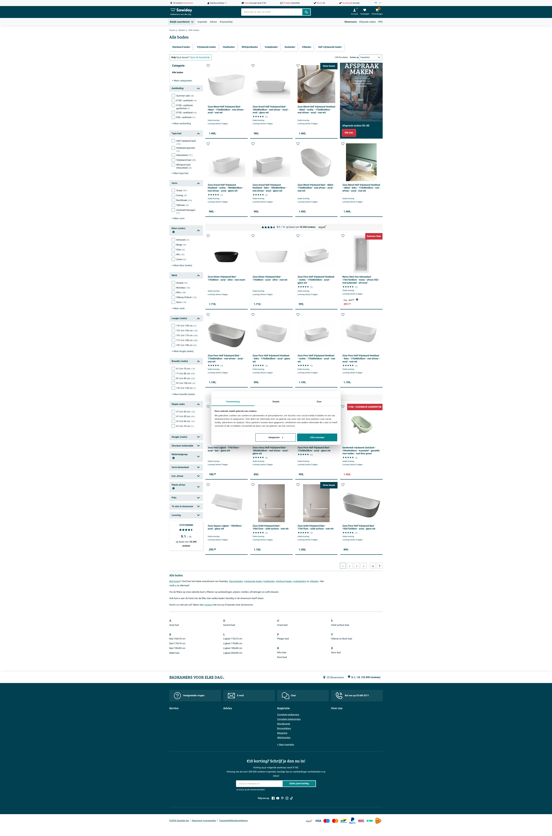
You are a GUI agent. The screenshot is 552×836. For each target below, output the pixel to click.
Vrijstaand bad (186, 160)
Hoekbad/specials (185, 149)
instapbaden (299, 581)
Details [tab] (276, 401)
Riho (181, 292)
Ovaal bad (282, 625)
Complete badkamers (288, 714)
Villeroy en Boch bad (341, 638)
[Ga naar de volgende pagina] (380, 566)
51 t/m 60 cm (185, 421)
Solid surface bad (340, 625)
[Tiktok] (291, 798)
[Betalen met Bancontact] (344, 821)
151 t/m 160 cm (187, 330)
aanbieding (181, 123)
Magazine (282, 733)
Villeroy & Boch (186, 297)
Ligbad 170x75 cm (232, 638)
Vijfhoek (182, 205)
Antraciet (182, 240)
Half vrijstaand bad (186, 142)
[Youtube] (277, 798)
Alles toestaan (317, 437)
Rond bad (282, 657)
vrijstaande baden (253, 581)
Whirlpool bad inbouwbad (184, 166)
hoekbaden (269, 581)
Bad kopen (174, 581)
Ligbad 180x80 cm (232, 648)
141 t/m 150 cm (186, 325)
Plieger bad (283, 638)
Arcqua (181, 283)
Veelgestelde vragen (193, 695)
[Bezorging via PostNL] (378, 821)
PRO (380, 22)
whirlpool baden (284, 581)
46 (373, 566)
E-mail (240, 695)
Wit (180, 254)
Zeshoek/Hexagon (185, 211)
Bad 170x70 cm (177, 643)
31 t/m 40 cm (185, 411)
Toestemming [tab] (233, 401)
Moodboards (283, 724)
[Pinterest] (282, 798)
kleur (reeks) (182, 265)
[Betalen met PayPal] (352, 821)
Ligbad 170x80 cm (232, 643)
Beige (181, 244)
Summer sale (185, 95)
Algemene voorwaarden (204, 820)
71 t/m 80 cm (185, 373)
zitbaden (314, 581)
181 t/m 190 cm (186, 345)
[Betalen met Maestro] (326, 821)
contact (208, 605)
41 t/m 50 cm (185, 416)
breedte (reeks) (183, 394)
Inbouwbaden (236, 581)
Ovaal (181, 190)
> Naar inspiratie (285, 744)
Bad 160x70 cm (177, 638)
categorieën (182, 80)
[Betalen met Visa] (318, 821)
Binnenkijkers (284, 728)
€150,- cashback (186, 112)
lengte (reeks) (183, 351)
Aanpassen (274, 437)
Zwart (181, 259)
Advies (213, 22)
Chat (293, 695)
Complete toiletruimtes (289, 719)
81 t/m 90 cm (185, 378)
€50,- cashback (185, 117)
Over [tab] (319, 401)
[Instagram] (287, 798)
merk (178, 308)
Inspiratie (202, 22)
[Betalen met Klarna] (361, 821)
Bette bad (174, 653)
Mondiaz (183, 287)
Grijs (180, 249)
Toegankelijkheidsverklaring (233, 820)
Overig (181, 195)
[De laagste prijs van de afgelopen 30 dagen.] (357, 299)
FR (376, 2)
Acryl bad (174, 625)
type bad (180, 173)
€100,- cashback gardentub (184, 107)
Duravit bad (229, 625)
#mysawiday (226, 22)
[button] (208, 65)
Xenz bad (336, 652)
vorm (178, 218)
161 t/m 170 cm (187, 335)
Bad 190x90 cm (177, 648)
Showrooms (350, 22)
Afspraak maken (367, 22)
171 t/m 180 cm (187, 340)
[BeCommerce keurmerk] (370, 821)
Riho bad (281, 652)
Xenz (181, 302)
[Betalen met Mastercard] (335, 821)
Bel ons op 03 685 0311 (357, 695)
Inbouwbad (184, 155)
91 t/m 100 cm (185, 383)
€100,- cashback (186, 100)
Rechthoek (184, 200)
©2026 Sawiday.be (179, 820)
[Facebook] (273, 798)
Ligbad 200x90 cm (232, 653)
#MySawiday (284, 737)
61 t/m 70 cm (185, 368)
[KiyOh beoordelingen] (309, 821)
